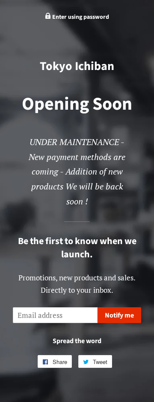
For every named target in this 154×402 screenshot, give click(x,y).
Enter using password (80, 17)
